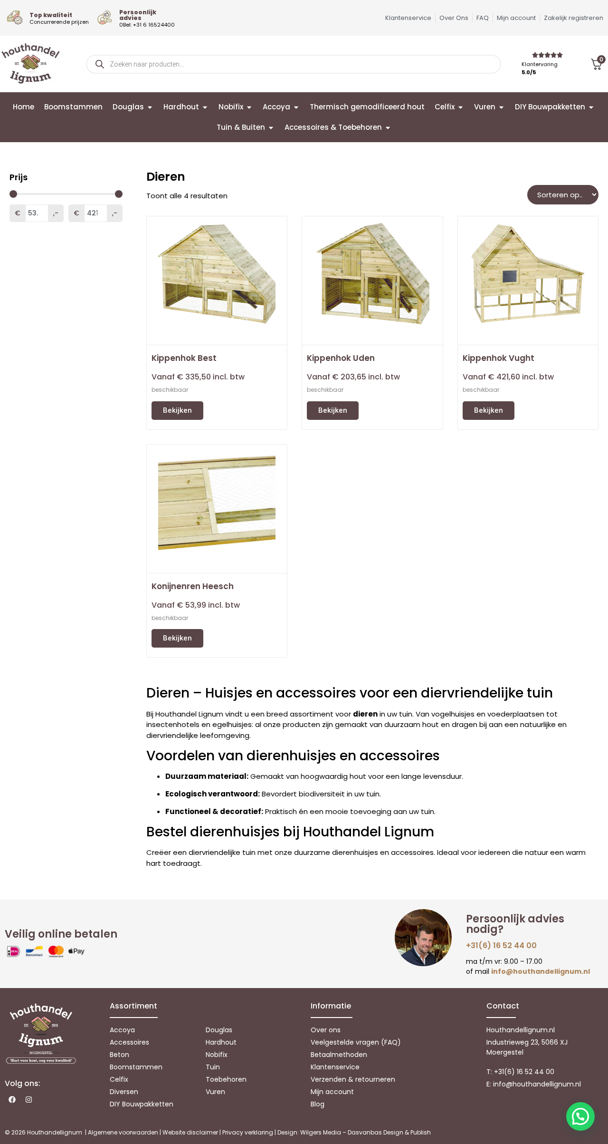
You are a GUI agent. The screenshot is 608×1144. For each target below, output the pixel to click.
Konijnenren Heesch (193, 586)
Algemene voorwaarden (123, 1132)
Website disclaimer (190, 1132)
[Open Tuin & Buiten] (271, 127)
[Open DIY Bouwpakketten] (591, 107)
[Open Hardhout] (205, 107)
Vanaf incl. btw (198, 376)
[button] (580, 1116)
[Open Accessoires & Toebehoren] (387, 127)
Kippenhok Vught (498, 358)
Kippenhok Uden (341, 358)
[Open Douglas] (149, 107)
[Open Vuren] (501, 107)
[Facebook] (12, 1099)
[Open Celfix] (460, 107)
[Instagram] (28, 1099)
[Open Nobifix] (249, 107)
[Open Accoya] (296, 107)
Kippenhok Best (184, 358)
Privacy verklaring (247, 1132)
